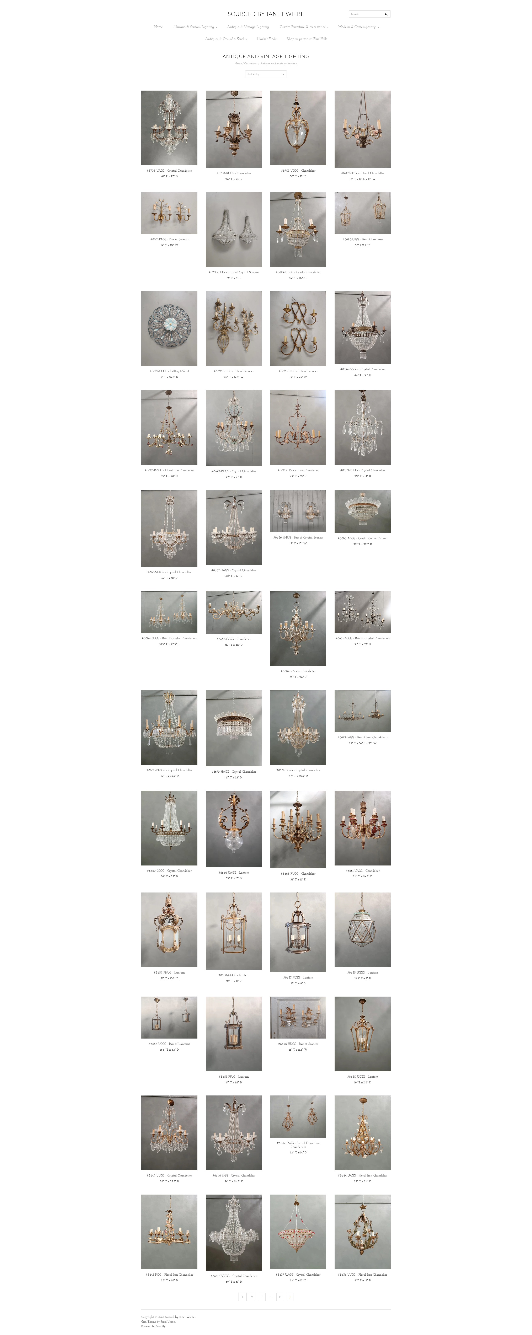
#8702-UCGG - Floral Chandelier (362, 173)
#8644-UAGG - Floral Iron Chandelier (362, 1175)
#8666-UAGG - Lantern (233, 872)
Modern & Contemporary (357, 27)
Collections (250, 63)
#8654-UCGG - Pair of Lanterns (169, 1044)
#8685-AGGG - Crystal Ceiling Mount (363, 538)
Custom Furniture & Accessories (302, 27)
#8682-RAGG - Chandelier (298, 671)
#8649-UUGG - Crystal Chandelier (169, 1175)
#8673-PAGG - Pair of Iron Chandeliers (363, 737)
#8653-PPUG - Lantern (234, 1076)
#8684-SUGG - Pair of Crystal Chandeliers (169, 638)
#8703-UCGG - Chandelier (298, 170)
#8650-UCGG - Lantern (362, 1076)
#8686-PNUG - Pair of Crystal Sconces (298, 537)
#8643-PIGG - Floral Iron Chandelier (169, 1274)
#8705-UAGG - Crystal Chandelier (169, 170)
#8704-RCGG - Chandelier (234, 173)
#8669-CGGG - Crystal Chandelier (169, 871)
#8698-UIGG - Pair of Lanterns (363, 239)
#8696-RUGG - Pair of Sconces (234, 371)
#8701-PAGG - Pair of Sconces (169, 239)
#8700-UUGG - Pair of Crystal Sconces (234, 272)
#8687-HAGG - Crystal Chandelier (233, 570)
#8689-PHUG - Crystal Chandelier (362, 470)
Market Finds (266, 39)
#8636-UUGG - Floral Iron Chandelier (362, 1274)
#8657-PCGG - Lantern (298, 977)
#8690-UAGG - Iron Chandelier (298, 470)
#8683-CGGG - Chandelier (234, 639)
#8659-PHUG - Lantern (169, 972)
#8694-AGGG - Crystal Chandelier (362, 369)
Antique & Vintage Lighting (248, 27)
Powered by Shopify (153, 1326)
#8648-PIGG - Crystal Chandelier (233, 1175)
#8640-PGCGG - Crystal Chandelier (234, 1276)
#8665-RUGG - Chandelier (298, 873)
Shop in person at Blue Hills (307, 39)
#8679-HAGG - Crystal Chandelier (234, 771)
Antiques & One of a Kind (224, 39)
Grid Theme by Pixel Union (158, 1321)
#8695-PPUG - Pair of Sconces (298, 371)
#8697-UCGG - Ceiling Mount (169, 371)
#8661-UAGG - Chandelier (363, 871)
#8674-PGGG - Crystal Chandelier (298, 770)
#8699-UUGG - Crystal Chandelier (298, 272)
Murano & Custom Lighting (194, 27)
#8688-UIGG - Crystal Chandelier (169, 572)
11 (280, 1297)
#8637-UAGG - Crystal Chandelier (298, 1274)
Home (158, 27)
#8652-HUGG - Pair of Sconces (298, 1044)
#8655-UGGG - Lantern (362, 972)
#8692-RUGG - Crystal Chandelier (234, 471)
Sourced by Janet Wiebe (180, 1317)
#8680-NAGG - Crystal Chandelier (169, 770)
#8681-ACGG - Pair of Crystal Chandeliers (363, 638)
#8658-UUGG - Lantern (233, 975)
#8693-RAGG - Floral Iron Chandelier (169, 470)
